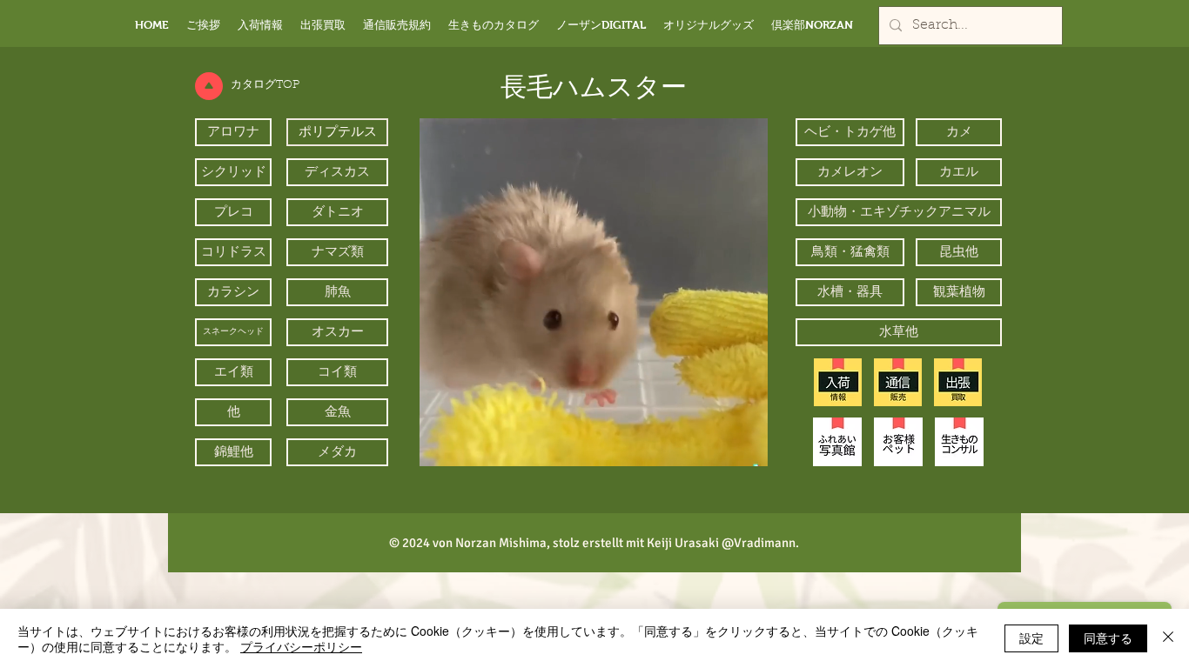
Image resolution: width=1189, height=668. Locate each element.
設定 (1031, 637)
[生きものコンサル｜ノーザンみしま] (959, 442)
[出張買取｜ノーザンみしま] (958, 382)
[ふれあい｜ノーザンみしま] (837, 442)
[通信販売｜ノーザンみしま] (898, 382)
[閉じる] (1168, 638)
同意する (1108, 637)
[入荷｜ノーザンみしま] (838, 382)
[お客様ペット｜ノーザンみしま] (898, 442)
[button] (745, 447)
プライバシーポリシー (301, 646)
